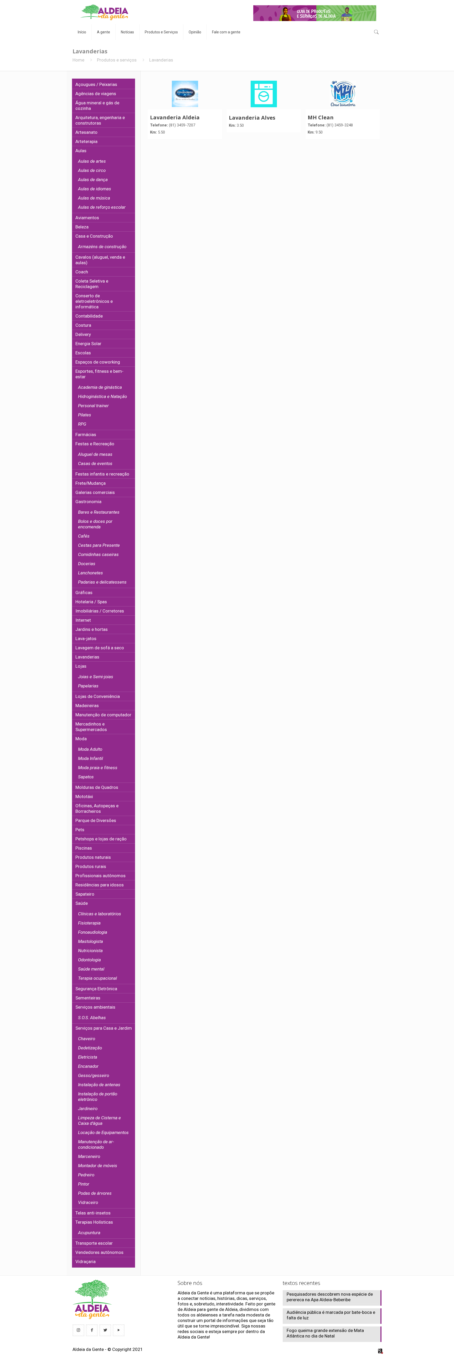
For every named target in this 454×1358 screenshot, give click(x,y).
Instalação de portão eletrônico (97, 1096)
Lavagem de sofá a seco (99, 647)
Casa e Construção (94, 236)
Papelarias (88, 685)
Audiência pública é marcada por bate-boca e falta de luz (331, 1315)
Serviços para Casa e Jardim (103, 1028)
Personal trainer (93, 405)
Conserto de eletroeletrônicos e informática (94, 301)
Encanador (88, 1066)
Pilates (84, 414)
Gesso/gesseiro (93, 1075)
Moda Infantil (90, 758)
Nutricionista (90, 950)
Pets (79, 829)
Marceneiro (89, 1156)
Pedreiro (86, 1174)
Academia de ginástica (100, 387)
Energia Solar (88, 343)
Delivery (83, 334)
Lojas (80, 666)
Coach (81, 271)
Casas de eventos (95, 463)
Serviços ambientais (95, 1007)
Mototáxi (84, 796)
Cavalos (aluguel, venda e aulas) (100, 259)
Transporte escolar (94, 1243)
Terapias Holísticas (94, 1222)
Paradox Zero (380, 1351)
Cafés (84, 536)
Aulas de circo (92, 170)
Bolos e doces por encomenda (95, 524)
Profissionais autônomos (100, 875)
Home (78, 60)
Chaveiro (86, 1038)
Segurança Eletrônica (96, 988)
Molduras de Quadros (96, 787)
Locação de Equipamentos (103, 1132)
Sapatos (86, 776)
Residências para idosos (99, 884)
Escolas (83, 352)
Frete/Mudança (90, 483)
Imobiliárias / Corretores (99, 611)
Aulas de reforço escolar (102, 207)
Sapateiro (84, 894)
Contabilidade (89, 316)
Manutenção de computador (103, 714)
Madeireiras (87, 705)
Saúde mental (91, 969)
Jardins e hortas (91, 629)
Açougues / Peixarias (96, 84)
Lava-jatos (85, 638)
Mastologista (90, 941)
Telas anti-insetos (93, 1213)
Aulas (80, 150)
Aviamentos (87, 217)
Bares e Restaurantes (99, 512)
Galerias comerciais (95, 492)
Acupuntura (89, 1232)
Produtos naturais (93, 857)
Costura (83, 325)
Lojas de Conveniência (97, 696)
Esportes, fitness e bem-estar (99, 374)
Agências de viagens (95, 93)
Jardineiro (87, 1108)
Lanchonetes (90, 572)
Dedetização (90, 1047)
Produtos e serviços (117, 60)
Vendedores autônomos (99, 1252)
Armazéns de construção (102, 246)
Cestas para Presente (99, 545)
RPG (82, 424)
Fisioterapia (89, 923)
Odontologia (89, 959)
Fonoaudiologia (92, 932)
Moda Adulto (90, 749)
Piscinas (83, 848)
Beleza (82, 226)
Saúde (81, 903)
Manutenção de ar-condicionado (96, 1144)
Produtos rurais (90, 866)
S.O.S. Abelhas (92, 1017)
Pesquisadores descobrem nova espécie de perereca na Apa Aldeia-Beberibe (330, 1296)
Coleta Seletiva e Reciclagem (91, 283)
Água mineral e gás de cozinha (97, 105)
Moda (81, 738)
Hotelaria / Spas (91, 601)
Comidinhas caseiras (98, 554)
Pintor (83, 1184)
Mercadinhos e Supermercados (91, 726)
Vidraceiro (88, 1202)
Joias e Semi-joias (95, 676)
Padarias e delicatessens (102, 582)
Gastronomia (88, 501)
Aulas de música (94, 198)
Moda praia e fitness (97, 767)
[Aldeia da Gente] (104, 12)
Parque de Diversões (95, 820)
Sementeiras (87, 997)
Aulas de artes (92, 161)
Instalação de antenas (99, 1084)
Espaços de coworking (97, 362)
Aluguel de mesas (95, 454)
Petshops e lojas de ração (101, 838)
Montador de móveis (97, 1165)
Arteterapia (86, 141)
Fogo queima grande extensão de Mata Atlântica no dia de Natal (325, 1333)
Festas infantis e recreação (102, 474)
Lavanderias (87, 657)
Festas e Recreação (94, 443)
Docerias (86, 563)
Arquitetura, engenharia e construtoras (100, 120)
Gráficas (83, 592)
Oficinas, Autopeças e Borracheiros (96, 808)
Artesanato (86, 132)
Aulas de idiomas (94, 188)
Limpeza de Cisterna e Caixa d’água (99, 1120)
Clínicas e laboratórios (99, 913)
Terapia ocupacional (97, 978)
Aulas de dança (93, 179)
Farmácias (85, 434)
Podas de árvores (95, 1193)
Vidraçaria (85, 1261)
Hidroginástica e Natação (102, 396)
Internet (83, 620)
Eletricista (87, 1057)
